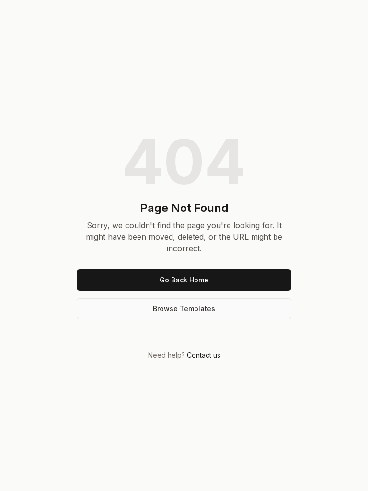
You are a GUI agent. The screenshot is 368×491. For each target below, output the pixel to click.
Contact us (203, 355)
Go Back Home (184, 280)
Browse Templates (184, 308)
